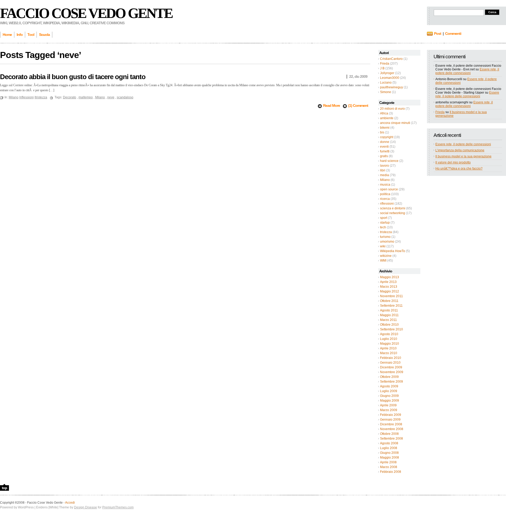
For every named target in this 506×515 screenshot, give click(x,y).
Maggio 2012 (389, 291)
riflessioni (387, 203)
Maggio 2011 (389, 315)
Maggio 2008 (389, 457)
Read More (332, 105)
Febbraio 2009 (390, 415)
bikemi (385, 127)
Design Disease (85, 507)
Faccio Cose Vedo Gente (86, 13)
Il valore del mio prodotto (453, 162)
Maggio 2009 (389, 400)
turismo (385, 237)
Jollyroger (387, 73)
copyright (386, 137)
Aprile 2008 (388, 462)
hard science (389, 161)
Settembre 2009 (391, 381)
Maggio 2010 (389, 343)
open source (389, 189)
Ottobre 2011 (389, 301)
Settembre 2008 (391, 438)
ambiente (386, 118)
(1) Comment (358, 105)
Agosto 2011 (389, 310)
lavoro (384, 165)
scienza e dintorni (392, 208)
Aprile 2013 (388, 282)
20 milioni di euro (392, 108)
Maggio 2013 (389, 277)
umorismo (387, 241)
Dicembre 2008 (391, 424)
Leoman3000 (389, 78)
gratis (384, 156)
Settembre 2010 (391, 329)
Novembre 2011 (391, 296)
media (384, 175)
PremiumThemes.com (118, 507)
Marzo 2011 (388, 320)
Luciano (386, 82)
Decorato (69, 97)
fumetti (385, 151)
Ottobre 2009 (389, 377)
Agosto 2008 (389, 443)
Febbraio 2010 (390, 358)
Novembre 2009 (391, 372)
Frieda (384, 63)
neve (110, 97)
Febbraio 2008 (390, 472)
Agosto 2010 (389, 334)
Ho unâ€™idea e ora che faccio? (459, 168)
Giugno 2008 (389, 453)
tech (383, 227)
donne (384, 142)
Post (437, 33)
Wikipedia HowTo (392, 251)
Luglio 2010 (388, 339)
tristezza (386, 232)
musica (385, 184)
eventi (384, 146)
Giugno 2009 (389, 396)
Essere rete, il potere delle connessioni (467, 71)
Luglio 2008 (388, 448)
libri (382, 170)
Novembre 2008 (391, 429)
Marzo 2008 (388, 467)
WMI (383, 260)
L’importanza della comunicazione (459, 150)
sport (383, 218)
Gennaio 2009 (390, 419)
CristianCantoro (391, 59)
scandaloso (125, 97)
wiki (383, 246)
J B (382, 68)
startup (385, 222)
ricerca (385, 199)
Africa (384, 113)
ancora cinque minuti (395, 123)
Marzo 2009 (388, 410)
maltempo (86, 97)
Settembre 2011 (391, 305)
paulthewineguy (391, 87)
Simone (385, 92)
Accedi (70, 502)
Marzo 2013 (388, 286)
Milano (385, 180)
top (4, 488)
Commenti (453, 33)
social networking (392, 213)
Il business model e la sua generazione (463, 156)
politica (385, 194)
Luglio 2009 (388, 391)
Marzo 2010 (388, 353)
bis (382, 132)
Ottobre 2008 (389, 434)
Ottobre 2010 (389, 324)
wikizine (386, 256)
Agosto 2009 (389, 386)
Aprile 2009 (388, 405)
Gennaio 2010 (390, 362)
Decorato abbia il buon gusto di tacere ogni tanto (72, 77)
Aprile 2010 (388, 348)
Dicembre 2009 (391, 367)
